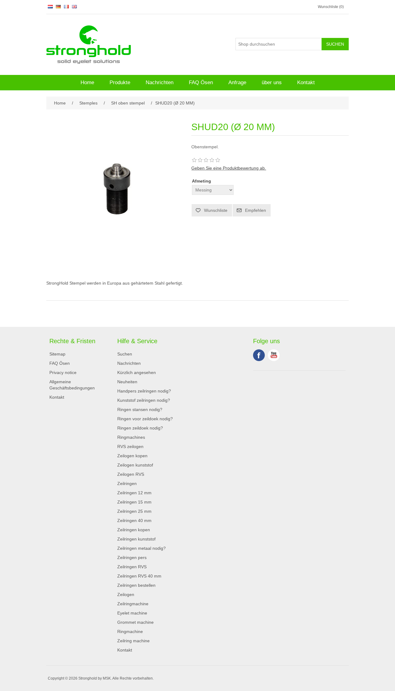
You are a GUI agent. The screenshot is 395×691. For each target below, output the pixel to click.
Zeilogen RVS (130, 474)
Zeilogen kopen (132, 455)
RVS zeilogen (130, 446)
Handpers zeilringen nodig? (144, 391)
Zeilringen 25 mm (134, 511)
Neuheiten (127, 381)
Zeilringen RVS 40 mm (139, 576)
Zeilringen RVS (132, 566)
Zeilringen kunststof (136, 539)
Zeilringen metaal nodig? (141, 548)
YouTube (274, 355)
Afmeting (201, 181)
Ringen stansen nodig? (139, 409)
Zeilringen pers (132, 557)
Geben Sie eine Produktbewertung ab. (228, 168)
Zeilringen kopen (133, 529)
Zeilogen (125, 594)
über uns (272, 82)
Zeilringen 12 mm (134, 492)
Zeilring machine (133, 640)
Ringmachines (131, 437)
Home (87, 82)
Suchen (124, 354)
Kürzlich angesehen (136, 372)
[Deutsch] (58, 6)
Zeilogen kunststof (135, 465)
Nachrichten (159, 82)
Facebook (259, 355)
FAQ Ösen (201, 82)
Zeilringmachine (132, 603)
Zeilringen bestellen (136, 585)
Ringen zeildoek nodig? (140, 428)
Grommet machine (135, 622)
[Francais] (66, 6)
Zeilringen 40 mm (134, 520)
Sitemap (57, 354)
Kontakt (306, 82)
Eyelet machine (132, 613)
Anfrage (237, 82)
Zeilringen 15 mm (134, 502)
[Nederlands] (50, 6)
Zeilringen (127, 483)
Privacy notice (63, 372)
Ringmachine (130, 631)
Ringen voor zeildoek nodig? (145, 418)
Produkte (120, 82)
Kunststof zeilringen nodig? (143, 400)
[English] (74, 6)
